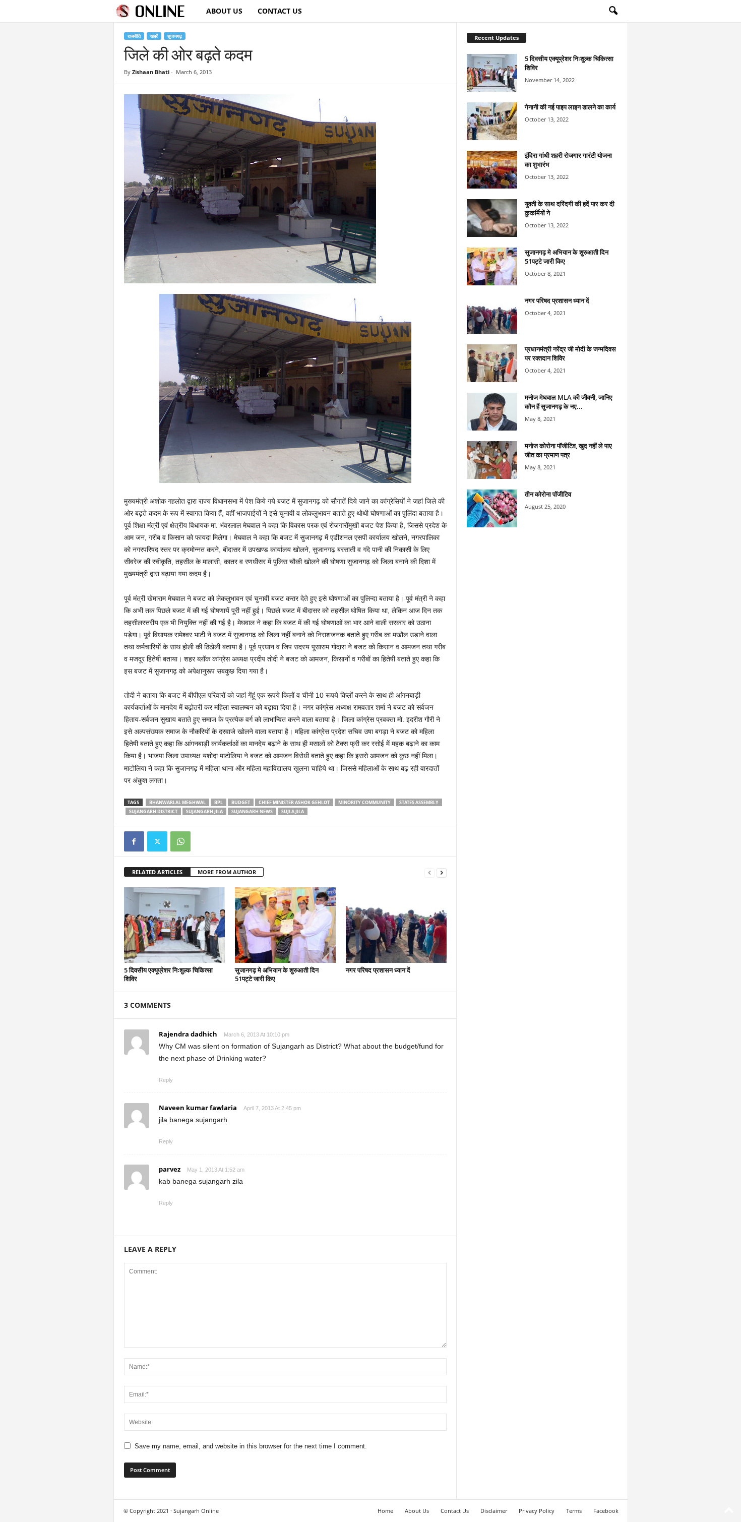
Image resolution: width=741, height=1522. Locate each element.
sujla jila (292, 811)
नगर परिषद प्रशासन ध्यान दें (378, 970)
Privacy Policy (536, 1510)
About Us (224, 11)
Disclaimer (493, 1510)
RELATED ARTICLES (157, 872)
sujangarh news (252, 811)
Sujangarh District (153, 811)
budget (240, 802)
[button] (613, 11)
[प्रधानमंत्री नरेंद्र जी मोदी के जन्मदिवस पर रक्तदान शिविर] (492, 363)
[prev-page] (429, 872)
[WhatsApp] (180, 841)
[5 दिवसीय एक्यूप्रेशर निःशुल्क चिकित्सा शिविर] (174, 925)
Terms (574, 1510)
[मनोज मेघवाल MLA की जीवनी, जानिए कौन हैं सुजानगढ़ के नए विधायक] (492, 412)
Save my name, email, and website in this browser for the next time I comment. (251, 1446)
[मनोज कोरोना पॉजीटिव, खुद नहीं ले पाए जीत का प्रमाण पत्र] (492, 460)
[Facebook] (134, 841)
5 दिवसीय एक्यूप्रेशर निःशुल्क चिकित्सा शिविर (168, 974)
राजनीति (134, 36)
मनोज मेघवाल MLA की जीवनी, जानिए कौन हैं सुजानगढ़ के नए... (568, 402)
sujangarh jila (204, 811)
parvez (169, 1169)
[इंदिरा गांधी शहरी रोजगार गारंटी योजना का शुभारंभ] (492, 170)
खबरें (154, 36)
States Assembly (419, 802)
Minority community (364, 802)
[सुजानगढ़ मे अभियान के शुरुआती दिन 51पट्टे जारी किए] (285, 925)
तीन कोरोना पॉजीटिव (548, 494)
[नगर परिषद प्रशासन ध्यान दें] (396, 925)
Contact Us (280, 11)
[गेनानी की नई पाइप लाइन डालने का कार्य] (492, 121)
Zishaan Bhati (150, 72)
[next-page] (442, 872)
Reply (166, 1080)
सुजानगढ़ (174, 36)
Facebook (606, 1510)
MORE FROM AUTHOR (227, 872)
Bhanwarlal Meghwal (177, 802)
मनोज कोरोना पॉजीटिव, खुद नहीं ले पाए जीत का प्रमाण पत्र (568, 450)
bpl (218, 802)
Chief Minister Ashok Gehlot (294, 802)
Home (385, 1510)
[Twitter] (157, 841)
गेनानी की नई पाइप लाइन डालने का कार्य (570, 106)
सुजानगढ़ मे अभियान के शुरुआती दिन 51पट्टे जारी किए (277, 974)
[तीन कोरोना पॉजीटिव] (492, 508)
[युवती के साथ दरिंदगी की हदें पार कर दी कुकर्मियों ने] (492, 218)
